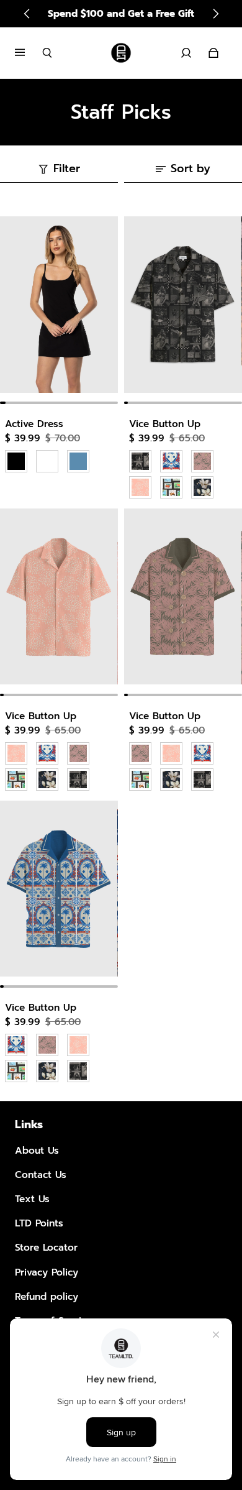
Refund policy (46, 1296)
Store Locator (46, 1247)
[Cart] (213, 53)
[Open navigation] (28, 53)
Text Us (32, 1199)
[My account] (186, 53)
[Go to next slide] (215, 14)
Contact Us (40, 1174)
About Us (37, 1150)
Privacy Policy (46, 1272)
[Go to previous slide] (27, 14)
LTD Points (39, 1223)
